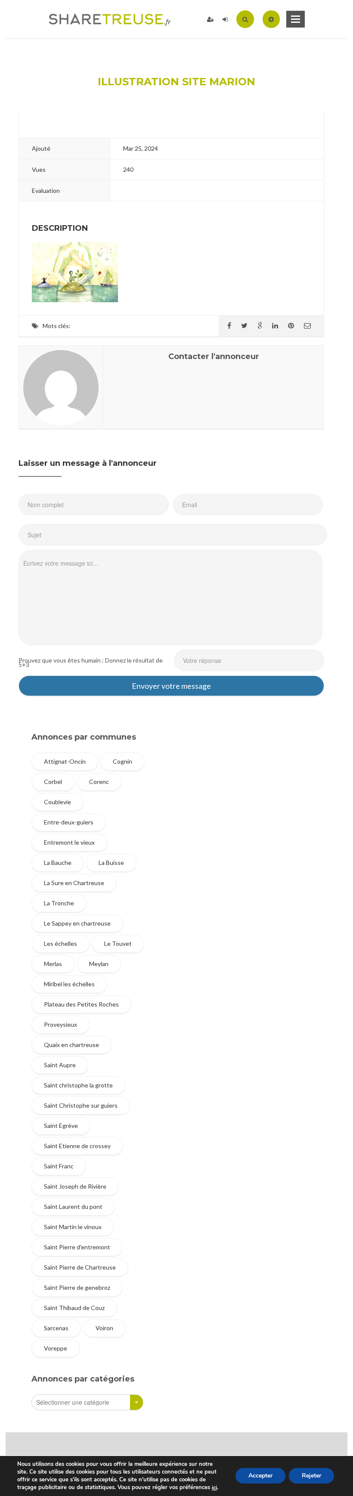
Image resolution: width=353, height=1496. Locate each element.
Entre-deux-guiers (68, 822)
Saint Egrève (61, 1125)
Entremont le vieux (69, 842)
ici (214, 1488)
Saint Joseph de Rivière (75, 1186)
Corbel (53, 781)
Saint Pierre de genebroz (77, 1287)
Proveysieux (60, 1024)
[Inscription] (210, 19)
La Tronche (59, 903)
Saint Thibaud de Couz (74, 1307)
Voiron (104, 1328)
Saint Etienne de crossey (77, 1145)
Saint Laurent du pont (73, 1206)
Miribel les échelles (69, 984)
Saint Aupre (60, 1065)
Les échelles (60, 943)
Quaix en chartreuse (71, 1044)
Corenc (99, 781)
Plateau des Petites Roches (81, 1004)
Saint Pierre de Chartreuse (80, 1267)
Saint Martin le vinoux (73, 1226)
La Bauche (57, 862)
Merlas (53, 963)
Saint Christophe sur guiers (81, 1105)
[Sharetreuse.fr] (109, 19)
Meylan (98, 963)
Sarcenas (56, 1328)
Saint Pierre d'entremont (77, 1247)
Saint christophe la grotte (78, 1085)
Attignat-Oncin (65, 761)
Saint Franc (59, 1166)
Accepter (260, 1476)
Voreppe (55, 1348)
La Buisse (111, 862)
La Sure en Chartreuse (74, 882)
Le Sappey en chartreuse (77, 923)
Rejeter (311, 1476)
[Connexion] (225, 19)
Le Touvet (118, 943)
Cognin (122, 761)
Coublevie (57, 801)
